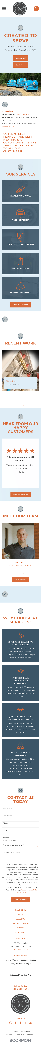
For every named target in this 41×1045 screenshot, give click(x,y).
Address (6, 838)
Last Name (7, 816)
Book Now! (20, 65)
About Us (20, 919)
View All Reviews (20, 494)
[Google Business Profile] (30, 1023)
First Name (7, 809)
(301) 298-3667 (23, 114)
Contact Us (20, 928)
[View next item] (22, 406)
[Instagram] (10, 1023)
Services (7, 111)
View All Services (20, 305)
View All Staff (20, 579)
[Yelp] (25, 1023)
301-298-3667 (20, 989)
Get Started (20, 58)
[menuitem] (9, 1034)
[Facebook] (20, 1023)
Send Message (20, 899)
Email (5, 830)
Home (20, 914)
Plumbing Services (21, 923)
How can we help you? (12, 852)
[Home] (20, 8)
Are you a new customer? (13, 845)
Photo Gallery (20, 932)
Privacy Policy (8, 126)
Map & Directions (20, 949)
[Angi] (15, 1023)
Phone (5, 823)
